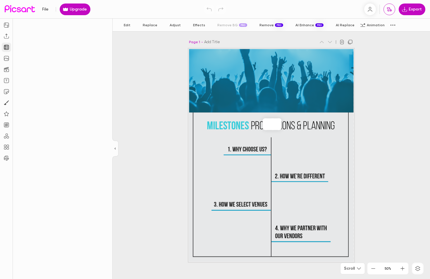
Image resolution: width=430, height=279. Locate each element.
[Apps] (6, 136)
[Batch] (6, 158)
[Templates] (6, 47)
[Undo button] (209, 9)
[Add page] (341, 42)
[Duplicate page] (350, 42)
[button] (215, 139)
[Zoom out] (373, 268)
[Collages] (6, 147)
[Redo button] (221, 9)
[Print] (389, 9)
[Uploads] (6, 36)
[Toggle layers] (418, 268)
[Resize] (6, 25)
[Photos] (6, 58)
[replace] (266, 124)
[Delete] (273, 124)
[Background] (6, 125)
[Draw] (6, 102)
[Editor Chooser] (115, 149)
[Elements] (6, 113)
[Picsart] (20, 9)
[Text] (6, 80)
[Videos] (6, 69)
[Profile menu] (370, 9)
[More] (278, 124)
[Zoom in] (402, 268)
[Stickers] (6, 91)
